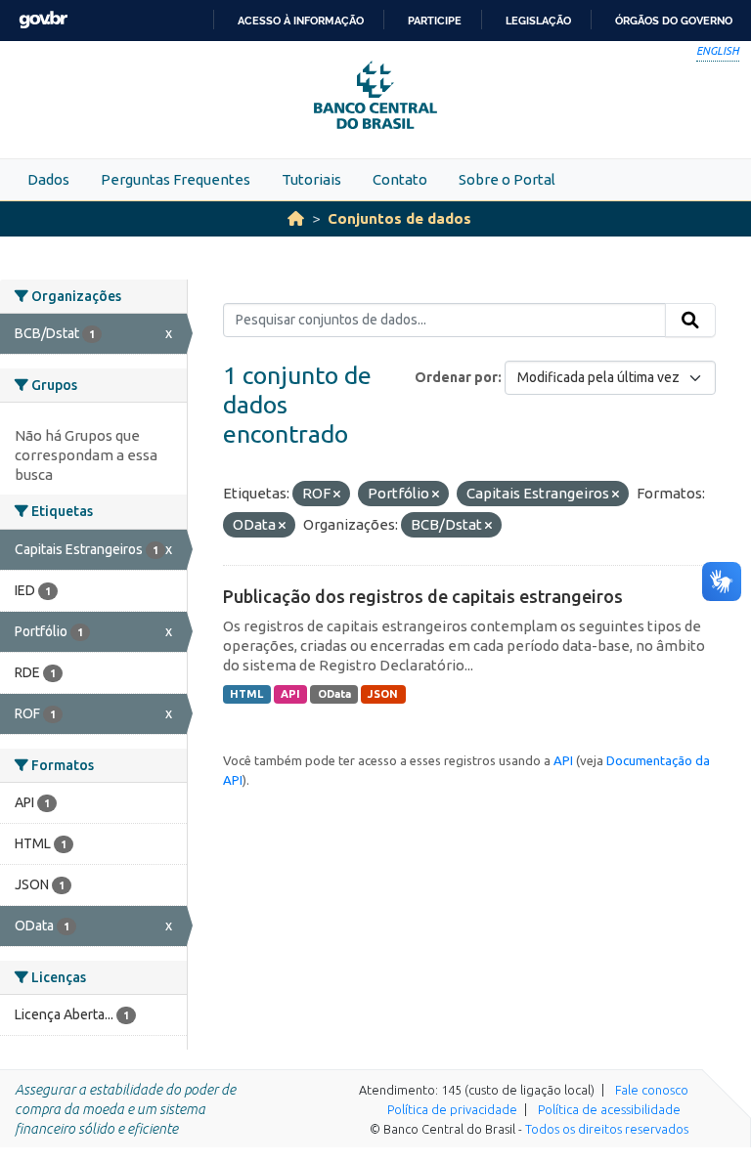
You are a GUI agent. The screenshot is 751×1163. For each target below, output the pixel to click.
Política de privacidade (452, 1109)
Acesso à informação (301, 20)
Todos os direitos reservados (606, 1129)
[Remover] (336, 494)
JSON (383, 694)
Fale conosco (651, 1090)
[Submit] (690, 320)
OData (334, 694)
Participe (435, 20)
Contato (400, 179)
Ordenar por (456, 377)
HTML (246, 694)
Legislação (538, 20)
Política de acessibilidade (609, 1109)
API (290, 694)
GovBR (43, 20)
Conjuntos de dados (399, 218)
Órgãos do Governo (673, 20)
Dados (48, 179)
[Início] (295, 218)
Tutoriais (311, 179)
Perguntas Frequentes (175, 179)
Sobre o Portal (507, 179)
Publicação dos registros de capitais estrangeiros (423, 596)
